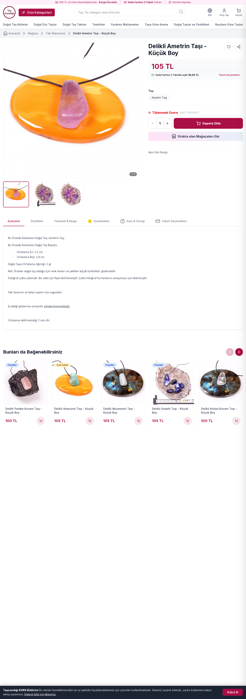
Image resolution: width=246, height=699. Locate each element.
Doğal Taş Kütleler (15, 24)
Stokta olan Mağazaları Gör (199, 136)
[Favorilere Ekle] (228, 47)
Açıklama (14, 221)
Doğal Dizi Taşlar (45, 24)
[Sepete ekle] (41, 421)
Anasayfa (14, 33)
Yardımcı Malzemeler (125, 24)
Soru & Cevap (135, 221)
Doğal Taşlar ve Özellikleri (191, 24)
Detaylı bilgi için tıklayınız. (40, 694)
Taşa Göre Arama (156, 24)
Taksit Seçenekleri (229, 74)
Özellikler (37, 221)
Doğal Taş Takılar (74, 24)
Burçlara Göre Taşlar (229, 24)
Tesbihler (98, 24)
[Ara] (181, 11)
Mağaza (33, 33)
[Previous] (230, 352)
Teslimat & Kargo (65, 221)
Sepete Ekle (211, 123)
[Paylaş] (238, 47)
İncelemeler (102, 221)
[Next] (239, 352)
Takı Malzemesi (55, 33)
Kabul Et (232, 692)
